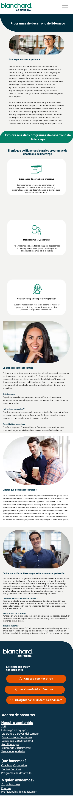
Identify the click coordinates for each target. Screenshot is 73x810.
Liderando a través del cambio (20, 733)
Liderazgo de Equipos (14, 730)
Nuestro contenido (17, 722)
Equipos (6, 788)
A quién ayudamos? (18, 780)
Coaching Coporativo (14, 765)
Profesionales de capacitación (19, 791)
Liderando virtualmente (16, 747)
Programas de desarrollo (16, 773)
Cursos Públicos (11, 769)
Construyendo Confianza (17, 737)
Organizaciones (10, 784)
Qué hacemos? (14, 760)
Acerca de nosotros (18, 714)
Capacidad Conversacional (17, 740)
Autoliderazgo (10, 744)
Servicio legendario (13, 751)
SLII (3, 726)
